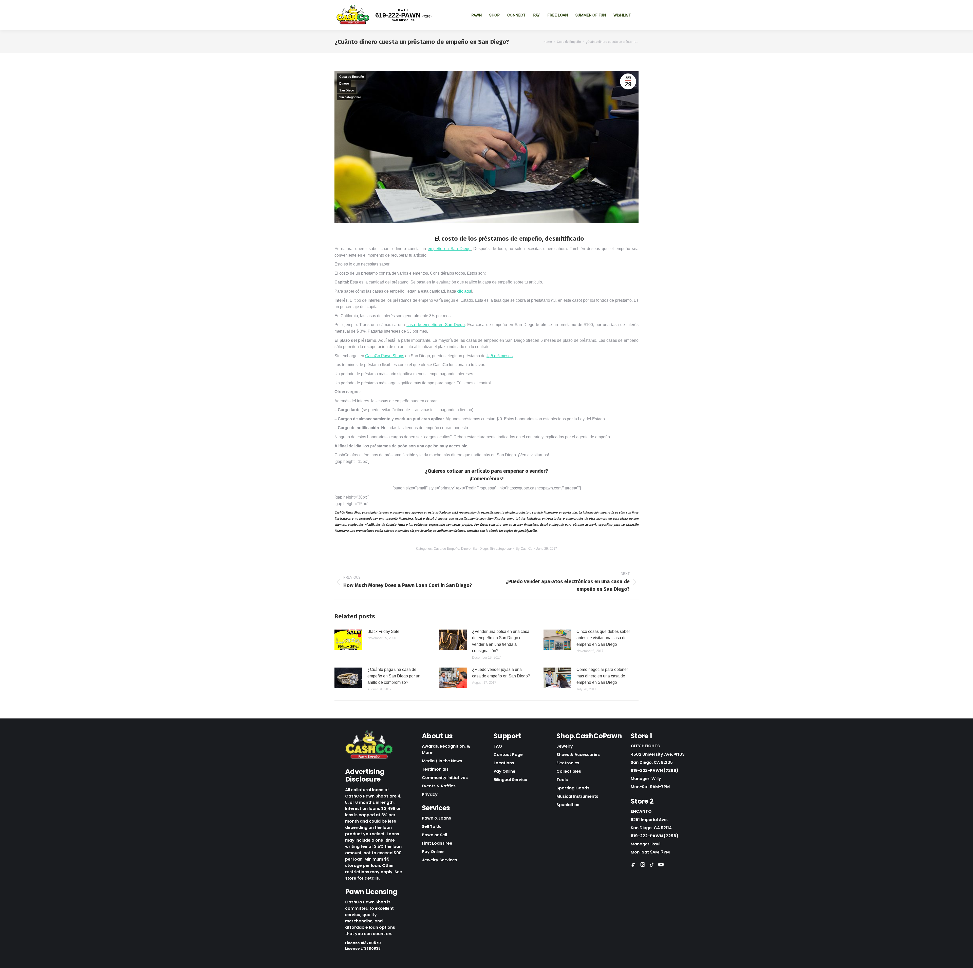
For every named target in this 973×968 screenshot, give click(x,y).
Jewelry (564, 746)
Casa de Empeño (351, 77)
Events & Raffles (439, 786)
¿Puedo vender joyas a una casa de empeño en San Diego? (501, 672)
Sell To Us (431, 826)
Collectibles (568, 771)
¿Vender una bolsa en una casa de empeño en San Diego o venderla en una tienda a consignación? (500, 641)
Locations (504, 763)
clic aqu (464, 291)
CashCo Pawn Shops (384, 356)
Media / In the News (442, 761)
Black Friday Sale (383, 631)
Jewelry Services (439, 860)
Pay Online (433, 852)
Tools (562, 780)
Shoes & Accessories (578, 754)
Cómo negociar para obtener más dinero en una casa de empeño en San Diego (602, 676)
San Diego (346, 90)
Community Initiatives (445, 778)
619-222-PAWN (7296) (654, 770)
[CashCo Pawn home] (369, 744)
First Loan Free (437, 843)
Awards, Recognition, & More (446, 749)
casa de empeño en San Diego (435, 324)
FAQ (498, 746)
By (524, 549)
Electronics (567, 763)
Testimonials (435, 769)
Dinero (344, 83)
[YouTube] (661, 864)
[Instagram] (642, 864)
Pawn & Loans (436, 818)
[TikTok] (651, 864)
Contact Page (508, 754)
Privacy (430, 794)
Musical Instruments (577, 796)
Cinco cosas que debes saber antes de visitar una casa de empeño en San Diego (603, 638)
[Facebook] (633, 864)
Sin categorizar (350, 97)
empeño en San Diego (449, 248)
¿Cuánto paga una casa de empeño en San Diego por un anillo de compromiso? (393, 676)
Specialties (567, 805)
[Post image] (348, 640)
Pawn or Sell (434, 835)
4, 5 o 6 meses (499, 356)
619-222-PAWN (403, 15)
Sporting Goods (572, 788)
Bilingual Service (510, 780)
